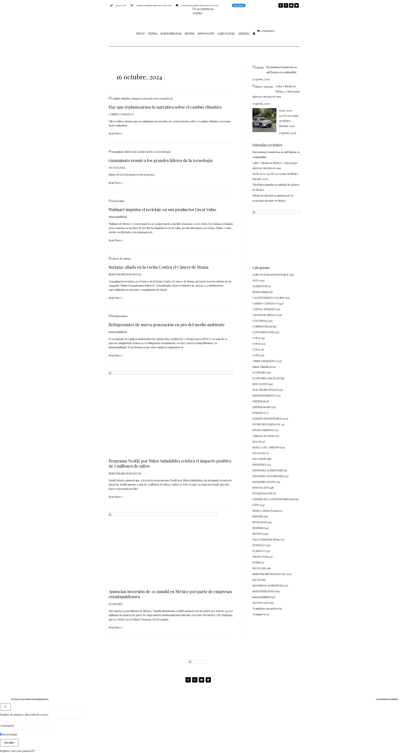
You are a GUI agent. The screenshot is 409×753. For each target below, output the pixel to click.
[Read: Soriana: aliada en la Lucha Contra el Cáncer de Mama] (119, 258)
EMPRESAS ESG (261, 407)
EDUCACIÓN (260, 384)
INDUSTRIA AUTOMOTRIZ (268, 476)
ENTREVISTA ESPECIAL (266, 424)
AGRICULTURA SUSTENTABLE (270, 274)
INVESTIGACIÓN (262, 493)
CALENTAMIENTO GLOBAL (268, 297)
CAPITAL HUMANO (263, 309)
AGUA (255, 280)
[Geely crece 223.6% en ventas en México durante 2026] (264, 120)
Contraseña (7, 725)
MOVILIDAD (259, 522)
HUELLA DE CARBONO (266, 447)
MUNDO (190, 33)
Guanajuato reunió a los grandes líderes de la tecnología (160, 160)
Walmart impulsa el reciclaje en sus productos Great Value (162, 209)
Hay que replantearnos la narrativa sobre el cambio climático (165, 107)
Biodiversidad (260, 292)
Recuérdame (9, 734)
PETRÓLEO (259, 545)
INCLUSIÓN (259, 459)
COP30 (256, 355)
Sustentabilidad (118, 216)
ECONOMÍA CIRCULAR (266, 378)
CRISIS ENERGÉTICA (264, 361)
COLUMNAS (259, 320)
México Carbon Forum (265, 510)
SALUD (256, 579)
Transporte (259, 614)
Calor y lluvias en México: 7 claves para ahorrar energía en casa (276, 91)
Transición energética (265, 608)
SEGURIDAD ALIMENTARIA (268, 585)
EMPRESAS (259, 401)
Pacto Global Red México (266, 539)
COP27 (256, 338)
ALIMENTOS (259, 286)
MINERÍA (257, 516)
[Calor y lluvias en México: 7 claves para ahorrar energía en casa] (262, 86)
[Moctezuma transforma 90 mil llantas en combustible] (258, 67)
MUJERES (258, 528)
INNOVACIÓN (206, 33)
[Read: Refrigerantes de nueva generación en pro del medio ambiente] (118, 315)
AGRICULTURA (226, 33)
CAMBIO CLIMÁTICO (121, 114)
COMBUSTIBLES (262, 326)
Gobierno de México (264, 436)
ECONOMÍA (116, 604)
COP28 (256, 343)
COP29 (256, 349)
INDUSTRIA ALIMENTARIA (268, 470)
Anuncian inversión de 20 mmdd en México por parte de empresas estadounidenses (170, 594)
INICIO (140, 33)
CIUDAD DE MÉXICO (264, 315)
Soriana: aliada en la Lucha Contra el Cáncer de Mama (158, 267)
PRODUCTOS (260, 556)
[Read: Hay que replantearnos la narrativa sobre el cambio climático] (140, 98)
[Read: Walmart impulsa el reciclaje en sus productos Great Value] (116, 200)
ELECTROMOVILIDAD (265, 389)
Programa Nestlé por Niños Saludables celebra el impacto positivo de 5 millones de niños (170, 463)
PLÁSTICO (258, 551)
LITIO (255, 505)
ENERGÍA (243, 33)
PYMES (256, 562)
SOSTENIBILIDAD (171, 33)
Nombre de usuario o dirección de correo (24, 714)
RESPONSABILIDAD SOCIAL (125, 274)
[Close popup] (5, 706)
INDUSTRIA (259, 464)
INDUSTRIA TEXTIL (264, 482)
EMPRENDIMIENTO (264, 395)
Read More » (116, 133)
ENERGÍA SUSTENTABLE (267, 418)
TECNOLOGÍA (117, 167)
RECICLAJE (259, 568)
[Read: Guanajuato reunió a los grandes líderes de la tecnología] (139, 151)
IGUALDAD (258, 453)
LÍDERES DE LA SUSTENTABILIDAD (273, 499)
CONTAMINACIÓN (263, 332)
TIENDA (152, 33)
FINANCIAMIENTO (263, 430)
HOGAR (256, 441)
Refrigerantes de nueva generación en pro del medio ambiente (167, 324)
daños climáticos (262, 366)
